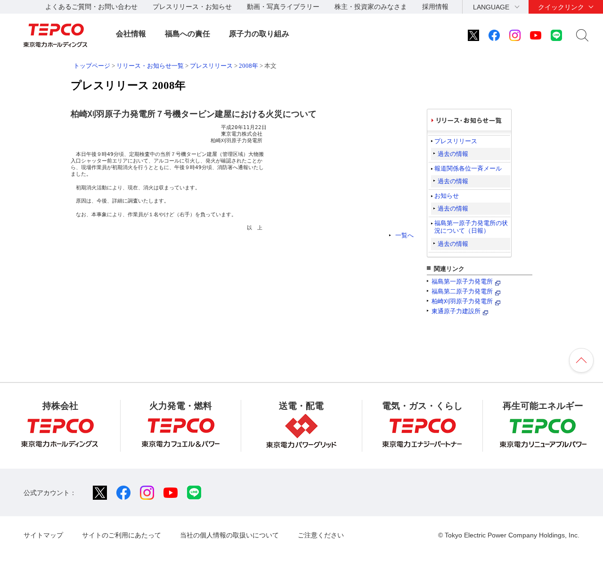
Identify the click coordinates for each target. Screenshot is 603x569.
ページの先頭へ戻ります (581, 360)
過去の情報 (453, 153)
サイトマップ (43, 535)
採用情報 (435, 6)
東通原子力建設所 (456, 311)
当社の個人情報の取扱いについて (229, 535)
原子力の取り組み (259, 34)
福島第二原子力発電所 (462, 291)
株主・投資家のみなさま (370, 6)
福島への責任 (187, 34)
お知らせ (446, 195)
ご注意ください (321, 535)
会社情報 (131, 34)
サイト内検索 (582, 35)
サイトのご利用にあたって (121, 535)
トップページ (91, 65)
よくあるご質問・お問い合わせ (91, 6)
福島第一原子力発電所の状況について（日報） (471, 226)
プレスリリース (211, 65)
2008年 (248, 65)
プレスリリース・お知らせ (192, 6)
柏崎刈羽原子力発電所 (462, 301)
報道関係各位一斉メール (468, 168)
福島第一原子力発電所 (462, 281)
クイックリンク (561, 7)
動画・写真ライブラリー (283, 6)
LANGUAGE (491, 7)
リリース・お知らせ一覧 (150, 65)
